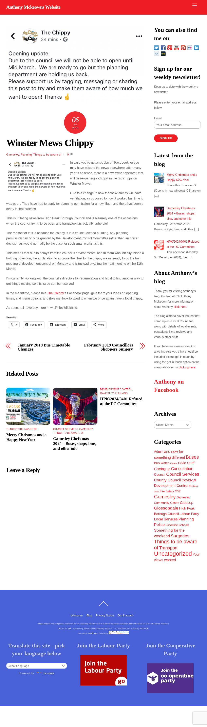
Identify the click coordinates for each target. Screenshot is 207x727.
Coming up (162, 469)
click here (180, 306)
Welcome (77, 615)
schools (184, 525)
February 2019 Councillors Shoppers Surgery (108, 347)
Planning (26, 154)
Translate (48, 673)
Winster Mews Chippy (50, 142)
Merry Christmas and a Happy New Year (26, 437)
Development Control (116, 389)
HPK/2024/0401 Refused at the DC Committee (121, 401)
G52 (178, 491)
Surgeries (180, 535)
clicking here (187, 367)
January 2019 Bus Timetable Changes (44, 347)
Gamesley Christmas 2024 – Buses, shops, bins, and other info (74, 443)
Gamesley (12, 154)
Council (159, 474)
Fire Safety (167, 491)
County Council (167, 480)
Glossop (186, 503)
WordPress (92, 633)
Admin (158, 451)
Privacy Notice (105, 615)
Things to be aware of (47, 154)
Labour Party (189, 514)
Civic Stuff (186, 463)
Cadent (173, 463)
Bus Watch (161, 463)
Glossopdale (166, 508)
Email (158, 118)
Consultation (182, 468)
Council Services (65, 429)
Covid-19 (189, 480)
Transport (168, 547)
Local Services (166, 519)
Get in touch (125, 615)
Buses (192, 457)
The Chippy (55, 293)
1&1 (69, 628)
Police (159, 524)
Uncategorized (173, 553)
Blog (89, 615)
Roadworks (172, 525)
